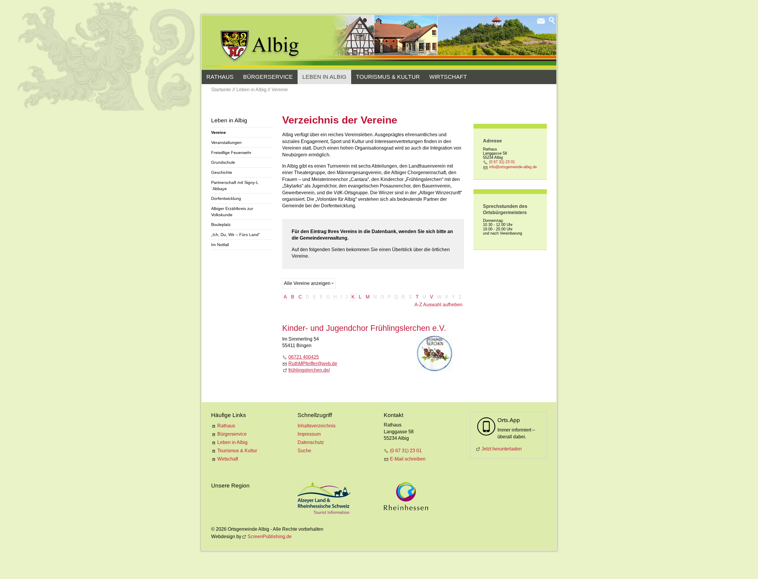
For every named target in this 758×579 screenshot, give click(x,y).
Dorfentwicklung (226, 198)
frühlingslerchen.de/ (309, 370)
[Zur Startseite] (260, 46)
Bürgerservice (268, 77)
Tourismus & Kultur (388, 77)
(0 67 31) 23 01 (502, 162)
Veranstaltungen (226, 142)
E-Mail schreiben (407, 458)
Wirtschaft (448, 77)
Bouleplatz (221, 224)
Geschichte (221, 172)
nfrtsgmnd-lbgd (512, 167)
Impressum (309, 434)
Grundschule (223, 162)
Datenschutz (311, 442)
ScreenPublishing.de (270, 536)
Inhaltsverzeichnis (316, 425)
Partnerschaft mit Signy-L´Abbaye (234, 185)
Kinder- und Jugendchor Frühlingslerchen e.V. (364, 328)
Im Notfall (220, 244)
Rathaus (220, 77)
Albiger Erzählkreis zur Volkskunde (232, 211)
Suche (304, 450)
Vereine (218, 132)
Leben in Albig (324, 77)
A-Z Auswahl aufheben (438, 304)
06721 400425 (303, 357)
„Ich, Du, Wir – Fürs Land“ (235, 234)
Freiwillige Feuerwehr (231, 152)
